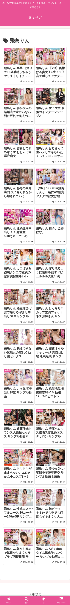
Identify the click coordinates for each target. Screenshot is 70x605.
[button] (62, 502)
